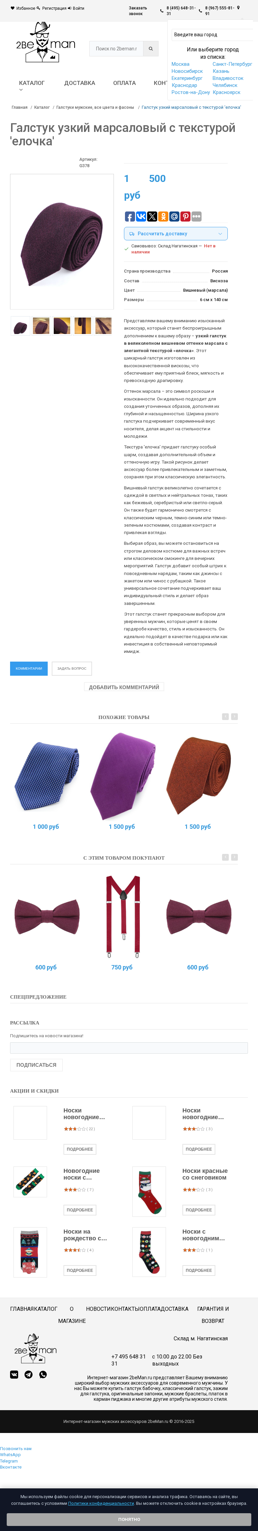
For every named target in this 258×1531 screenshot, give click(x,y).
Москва (180, 64)
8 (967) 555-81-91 (219, 11)
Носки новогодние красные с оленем (200, 1114)
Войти (78, 8)
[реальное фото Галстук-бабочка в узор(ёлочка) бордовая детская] (47, 916)
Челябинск (225, 85)
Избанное (25, 8)
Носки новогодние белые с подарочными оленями (84, 1114)
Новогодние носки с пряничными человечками (82, 1174)
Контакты (125, 1309)
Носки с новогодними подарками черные (202, 1235)
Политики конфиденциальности (101, 1503)
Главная (20, 107)
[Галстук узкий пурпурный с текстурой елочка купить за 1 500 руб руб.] (123, 775)
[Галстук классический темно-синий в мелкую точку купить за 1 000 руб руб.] (47, 775)
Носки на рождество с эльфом (82, 1235)
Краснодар (184, 85)
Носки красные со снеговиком (205, 1174)
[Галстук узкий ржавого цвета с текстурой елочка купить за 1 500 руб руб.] (199, 775)
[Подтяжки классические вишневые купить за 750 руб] (123, 916)
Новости (98, 1309)
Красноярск (227, 92)
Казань (221, 71)
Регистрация (54, 8)
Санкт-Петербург (232, 64)
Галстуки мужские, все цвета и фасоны (95, 107)
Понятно (129, 1519)
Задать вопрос (71, 668)
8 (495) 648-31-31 (181, 11)
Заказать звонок (138, 11)
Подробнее (80, 1149)
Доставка (174, 1309)
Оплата (150, 1309)
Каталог (42, 107)
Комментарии (29, 668)
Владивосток (228, 78)
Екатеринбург (187, 78)
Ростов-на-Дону (191, 92)
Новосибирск (187, 71)
